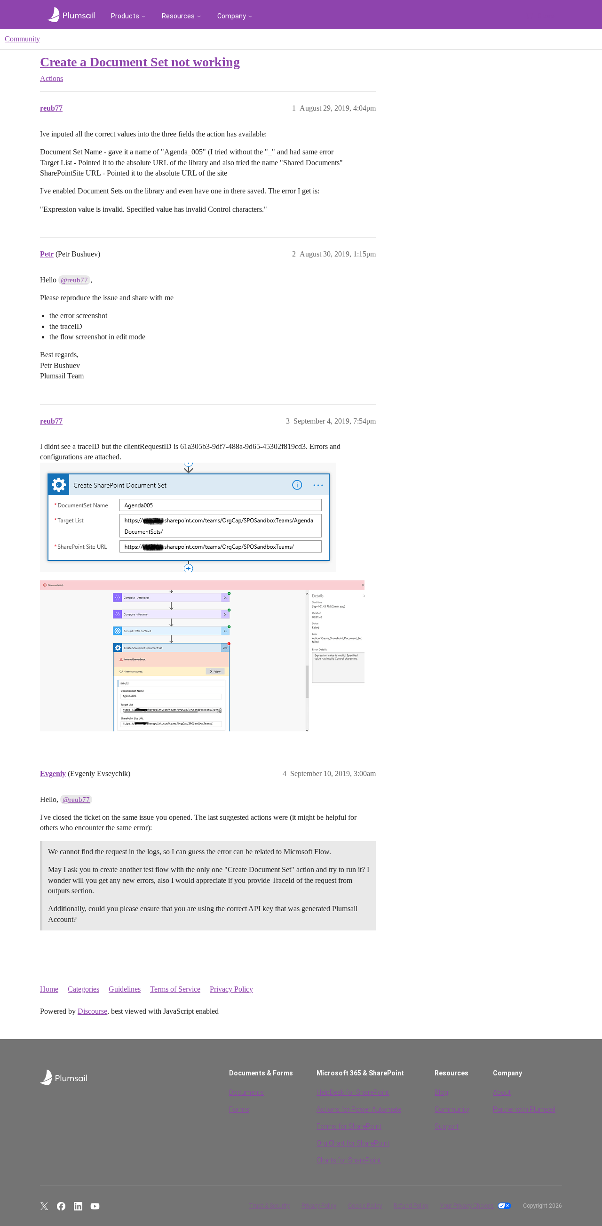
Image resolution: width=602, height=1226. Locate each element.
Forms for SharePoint (349, 1126)
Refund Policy (411, 1205)
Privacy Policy (231, 989)
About (502, 1092)
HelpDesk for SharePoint (353, 1092)
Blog (441, 1092)
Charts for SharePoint (349, 1160)
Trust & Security (269, 1205)
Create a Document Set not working (140, 62)
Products (125, 16)
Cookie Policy (365, 1205)
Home (49, 989)
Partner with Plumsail (524, 1109)
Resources (178, 16)
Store (546, 16)
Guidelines (125, 989)
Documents (246, 1092)
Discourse (92, 1011)
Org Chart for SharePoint (353, 1143)
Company (231, 16)
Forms (239, 1109)
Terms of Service (175, 989)
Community (22, 39)
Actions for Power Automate (359, 1109)
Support (447, 1126)
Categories (83, 989)
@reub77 (74, 280)
